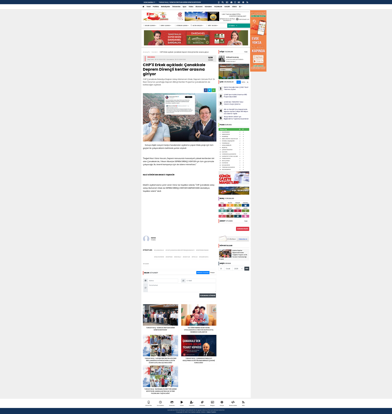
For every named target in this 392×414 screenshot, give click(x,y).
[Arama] (223, 2)
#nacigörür (159, 257)
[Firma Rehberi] (231, 2)
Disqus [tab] (212, 272)
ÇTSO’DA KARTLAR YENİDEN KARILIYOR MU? (234, 60)
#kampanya (203, 257)
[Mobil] (218, 2)
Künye (222, 405)
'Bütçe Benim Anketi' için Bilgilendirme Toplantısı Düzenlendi (181, 2)
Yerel (148, 7)
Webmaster (233, 405)
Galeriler (172, 405)
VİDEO (234, 7)
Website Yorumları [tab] (203, 272)
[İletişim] (227, 2)
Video (191, 7)
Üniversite (176, 7)
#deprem (169, 257)
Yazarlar (191, 405)
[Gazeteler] (239, 2)
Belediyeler (165, 7)
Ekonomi (199, 7)
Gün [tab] (238, 82)
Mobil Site (148, 405)
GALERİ (227, 7)
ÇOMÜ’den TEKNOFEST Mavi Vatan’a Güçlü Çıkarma (231, 103)
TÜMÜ (246, 52)
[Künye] (243, 2)
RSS (243, 405)
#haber (146, 264)
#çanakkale (159, 250)
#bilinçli (177, 257)
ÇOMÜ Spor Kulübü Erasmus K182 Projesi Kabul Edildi (233, 96)
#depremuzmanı (202, 250)
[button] (240, 6)
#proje (194, 257)
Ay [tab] (247, 82)
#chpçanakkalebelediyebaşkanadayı (179, 250)
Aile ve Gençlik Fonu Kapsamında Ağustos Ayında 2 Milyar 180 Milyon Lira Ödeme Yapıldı (234, 111)
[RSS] (247, 2)
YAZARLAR (218, 7)
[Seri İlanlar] (235, 2)
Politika (156, 7)
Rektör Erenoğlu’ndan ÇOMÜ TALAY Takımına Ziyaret (234, 88)
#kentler (186, 257)
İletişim (212, 405)
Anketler (202, 405)
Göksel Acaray (232, 57)
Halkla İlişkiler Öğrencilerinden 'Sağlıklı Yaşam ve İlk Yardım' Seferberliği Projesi (233, 254)
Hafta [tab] (243, 82)
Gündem (208, 7)
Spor (184, 7)
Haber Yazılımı (211, 412)
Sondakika (160, 405)
